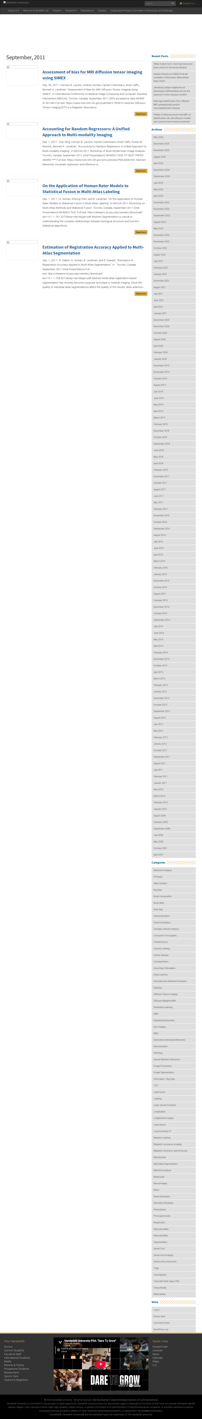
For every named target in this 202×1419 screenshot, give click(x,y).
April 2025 (158, 163)
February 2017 (161, 509)
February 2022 (161, 267)
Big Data (158, 890)
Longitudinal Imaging (163, 1118)
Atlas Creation (160, 883)
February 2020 (161, 352)
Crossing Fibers (161, 961)
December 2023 (161, 202)
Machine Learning (162, 1137)
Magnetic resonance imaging (168, 1144)
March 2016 (159, 561)
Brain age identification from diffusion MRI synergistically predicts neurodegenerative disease (171, 104)
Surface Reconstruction (165, 1261)
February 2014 (161, 652)
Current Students (14, 1350)
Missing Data (160, 1157)
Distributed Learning (163, 1007)
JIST (156, 1085)
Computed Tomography (165, 935)
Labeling (158, 1098)
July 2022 (158, 261)
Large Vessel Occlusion (165, 1105)
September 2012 (162, 711)
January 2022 (160, 274)
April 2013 (158, 672)
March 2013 (159, 678)
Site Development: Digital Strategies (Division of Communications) (125, 1400)
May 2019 (158, 404)
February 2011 (161, 776)
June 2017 (159, 496)
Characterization (161, 916)
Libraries (158, 1350)
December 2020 (161, 320)
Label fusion (159, 1092)
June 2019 (159, 398)
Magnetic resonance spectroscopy (171, 1150)
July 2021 (158, 293)
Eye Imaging (160, 1027)
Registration (159, 1222)
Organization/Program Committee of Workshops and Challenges (142, 10)
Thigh (156, 1268)
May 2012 (158, 731)
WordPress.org (161, 1329)
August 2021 (160, 287)
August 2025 (160, 157)
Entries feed (159, 1316)
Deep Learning (160, 974)
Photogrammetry (162, 1216)
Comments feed (161, 1323)
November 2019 (161, 372)
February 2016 (161, 567)
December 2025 (161, 143)
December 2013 (161, 659)
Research (70, 10)
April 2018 (158, 463)
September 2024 (162, 176)
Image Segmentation (164, 1072)
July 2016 (158, 541)
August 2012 (160, 717)
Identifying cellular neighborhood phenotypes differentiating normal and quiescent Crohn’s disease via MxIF (172, 91)
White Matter (160, 1294)
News (156, 1190)
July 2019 (158, 391)
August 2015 (160, 593)
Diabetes (158, 987)
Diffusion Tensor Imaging (165, 994)
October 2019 (160, 378)
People (56, 10)
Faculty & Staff (12, 1354)
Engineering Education (164, 1020)
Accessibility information (150, 1411)
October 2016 (160, 522)
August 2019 (160, 385)
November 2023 (161, 209)
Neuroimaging (160, 1183)
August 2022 (160, 254)
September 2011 (162, 757)
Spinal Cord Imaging (163, 1255)
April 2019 (158, 411)
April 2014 (158, 646)
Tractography (160, 1274)
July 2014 (158, 626)
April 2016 (158, 554)
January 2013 (160, 691)
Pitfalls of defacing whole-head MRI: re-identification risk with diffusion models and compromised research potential (172, 118)
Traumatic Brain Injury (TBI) (166, 1281)
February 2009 (161, 822)
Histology (158, 1053)
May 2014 (158, 639)
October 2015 (160, 587)
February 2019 (161, 424)
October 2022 (160, 248)
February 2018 (161, 470)
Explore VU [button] (188, 3)
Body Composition (163, 896)
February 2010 (161, 802)
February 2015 (161, 600)
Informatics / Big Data (164, 1079)
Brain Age (158, 909)
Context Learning (162, 948)
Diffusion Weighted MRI (165, 1000)
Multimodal (159, 1177)
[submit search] (173, 3)
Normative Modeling (163, 1203)
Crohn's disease (161, 955)
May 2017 (158, 502)
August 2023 (160, 222)
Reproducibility (161, 1235)
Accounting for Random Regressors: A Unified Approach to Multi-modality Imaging (86, 131)
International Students (17, 1357)
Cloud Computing (162, 922)
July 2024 (158, 183)
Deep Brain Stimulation (164, 968)
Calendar (158, 1357)
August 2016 (160, 535)
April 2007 (158, 854)
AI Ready (158, 876)
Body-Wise (159, 903)
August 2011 (160, 763)
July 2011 (158, 770)
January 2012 (160, 744)
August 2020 (160, 339)
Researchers (11, 1372)
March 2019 (159, 417)
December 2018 (161, 431)
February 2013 (161, 685)
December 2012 (161, 698)
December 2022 (161, 235)
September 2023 (162, 215)
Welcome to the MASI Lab (36, 10)
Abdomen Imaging (162, 870)
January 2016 (160, 574)
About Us (12, 10)
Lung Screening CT (162, 1131)
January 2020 (160, 359)
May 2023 (158, 228)
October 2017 (160, 483)
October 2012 (160, 704)
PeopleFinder (160, 1346)
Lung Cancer (160, 1124)
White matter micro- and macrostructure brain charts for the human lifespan (173, 66)
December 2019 (161, 365)
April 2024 (158, 196)
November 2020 (161, 326)
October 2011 (160, 750)
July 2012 (158, 724)
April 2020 (158, 346)
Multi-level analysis (162, 1170)
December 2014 (161, 607)
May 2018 (158, 457)
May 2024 (158, 189)
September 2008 (162, 828)
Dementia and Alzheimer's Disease (170, 981)
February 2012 (161, 737)
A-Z (155, 1365)
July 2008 (158, 835)
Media (7, 1361)
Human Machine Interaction (167, 1059)
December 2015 (161, 580)
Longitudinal (159, 1111)
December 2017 (161, 476)
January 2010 (160, 809)
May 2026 (158, 137)
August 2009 (160, 815)
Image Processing (162, 1066)
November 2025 (161, 150)
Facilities (102, 10)
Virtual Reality (160, 1287)
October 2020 (160, 333)
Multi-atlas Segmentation (166, 1164)
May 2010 (158, 789)
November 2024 (161, 170)
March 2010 (159, 796)
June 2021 (159, 300)
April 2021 (158, 306)
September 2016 (162, 528)
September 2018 (162, 444)
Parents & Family (14, 1365)
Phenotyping (160, 1209)
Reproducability (161, 1229)
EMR (156, 1014)
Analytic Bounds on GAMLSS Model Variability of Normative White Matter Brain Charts (171, 77)
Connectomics (161, 942)
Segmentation (160, 1242)
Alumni (8, 1346)
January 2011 (160, 783)
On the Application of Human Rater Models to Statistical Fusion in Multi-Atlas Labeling (85, 188)
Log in (156, 1310)
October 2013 (160, 665)
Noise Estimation (162, 1196)
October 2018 (160, 437)
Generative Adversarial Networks (169, 1040)
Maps (156, 1361)
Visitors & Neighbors (16, 1379)
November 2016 (161, 515)
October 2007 (160, 848)
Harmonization (161, 1046)
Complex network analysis (166, 929)
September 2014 (162, 620)
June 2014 (159, 633)
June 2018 (159, 450)
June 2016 (159, 548)
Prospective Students (16, 1368)
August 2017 (160, 489)
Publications (86, 10)
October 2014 (160, 613)
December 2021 (161, 280)
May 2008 (158, 841)
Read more (141, 114)
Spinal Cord (159, 1248)
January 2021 (160, 313)
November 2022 (161, 241)
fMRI (156, 1033)
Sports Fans (11, 1376)
